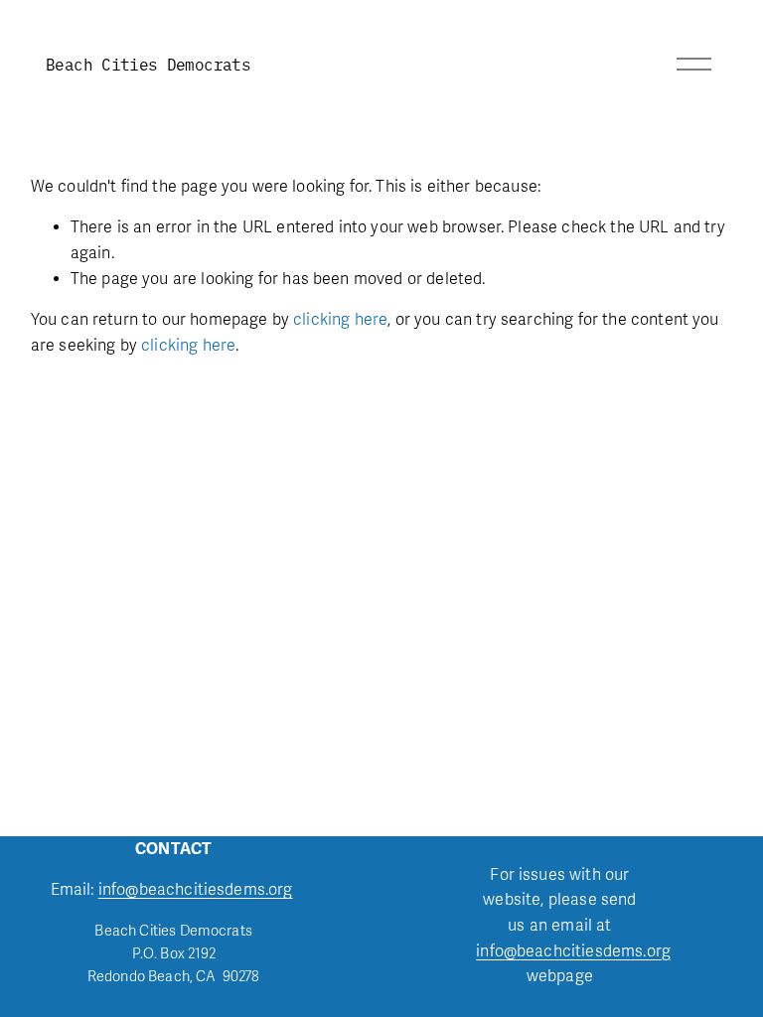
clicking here (340, 320)
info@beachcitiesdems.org (195, 890)
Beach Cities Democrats (148, 63)
